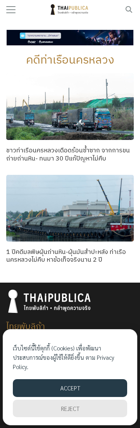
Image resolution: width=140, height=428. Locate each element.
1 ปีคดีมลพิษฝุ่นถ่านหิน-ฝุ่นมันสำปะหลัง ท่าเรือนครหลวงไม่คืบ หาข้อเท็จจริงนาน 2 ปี (66, 256)
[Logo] (70, 10)
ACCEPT (70, 388)
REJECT (70, 408)
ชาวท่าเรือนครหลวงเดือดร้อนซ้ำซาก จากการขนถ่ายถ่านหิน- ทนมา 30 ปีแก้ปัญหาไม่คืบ (68, 154)
